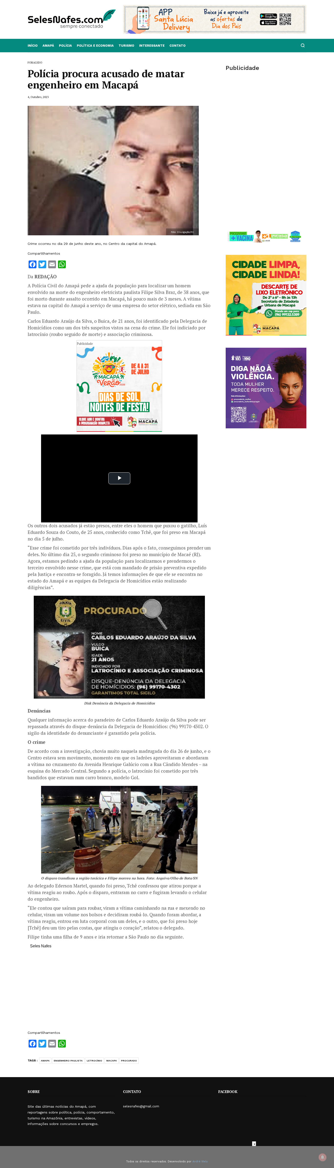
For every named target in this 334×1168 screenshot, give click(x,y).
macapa (111, 1060)
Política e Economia (95, 45)
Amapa (45, 1060)
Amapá (48, 45)
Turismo (126, 45)
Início (33, 45)
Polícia (65, 45)
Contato (177, 45)
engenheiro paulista (68, 1060)
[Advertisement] (119, 992)
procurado (129, 1060)
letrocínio (94, 1060)
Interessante (152, 45)
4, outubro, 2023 (38, 97)
